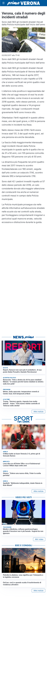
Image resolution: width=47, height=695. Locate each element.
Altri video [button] (39, 539)
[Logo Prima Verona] (23, 3)
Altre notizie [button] (38, 411)
